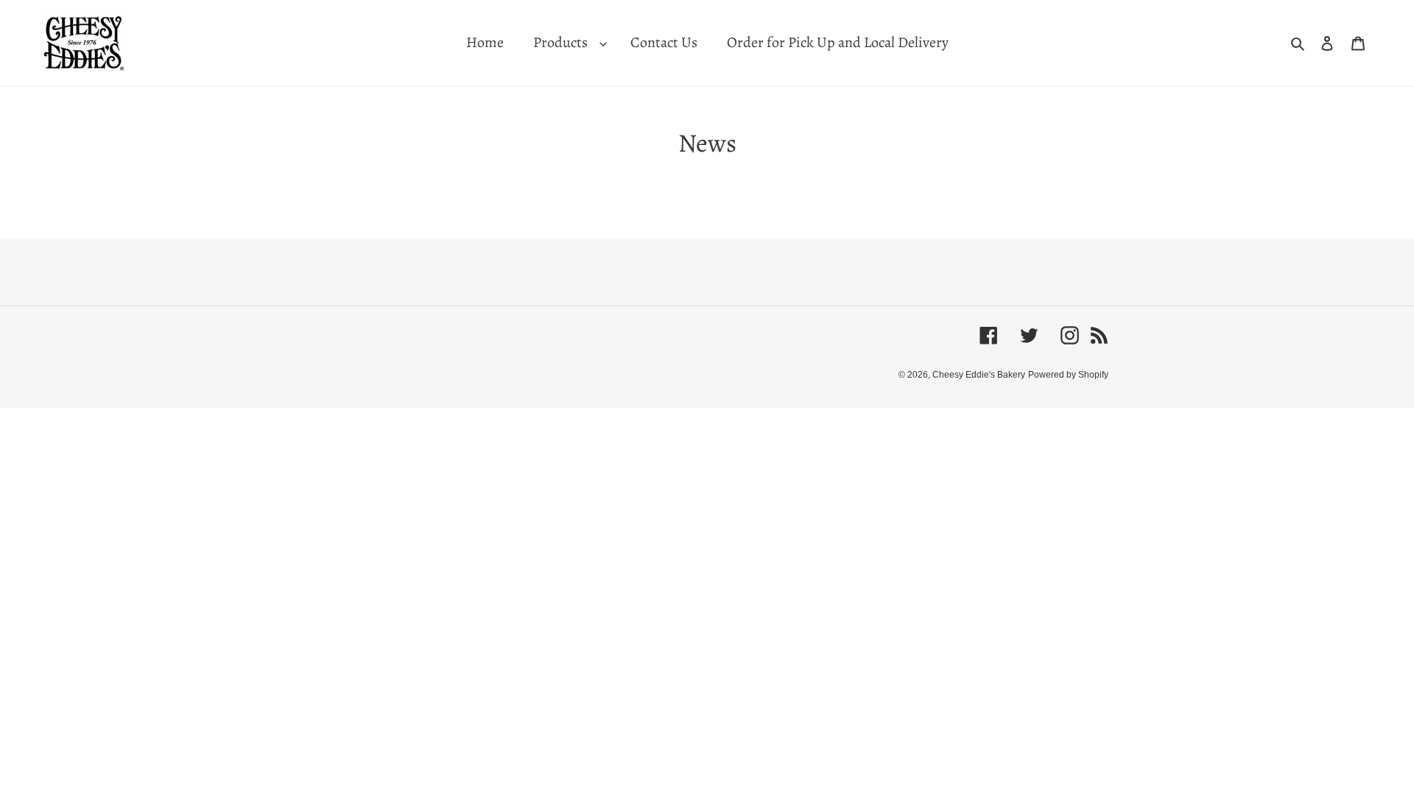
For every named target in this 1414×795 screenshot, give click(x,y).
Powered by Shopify (1068, 375)
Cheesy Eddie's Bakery (978, 375)
